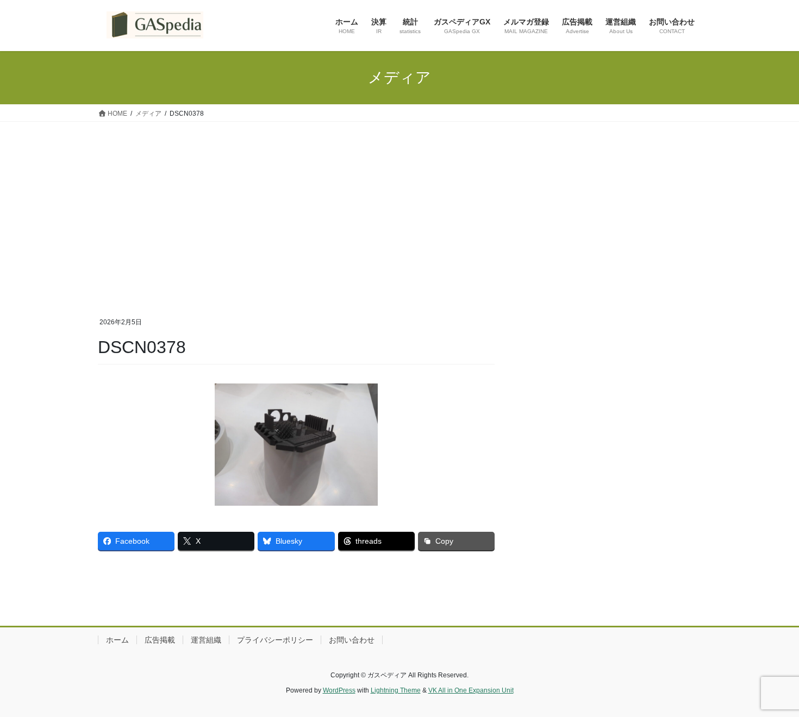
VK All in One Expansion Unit (471, 690)
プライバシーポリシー (275, 640)
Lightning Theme (396, 690)
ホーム (117, 640)
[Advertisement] (399, 203)
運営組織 (206, 640)
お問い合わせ (351, 640)
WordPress (339, 690)
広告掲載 (160, 640)
